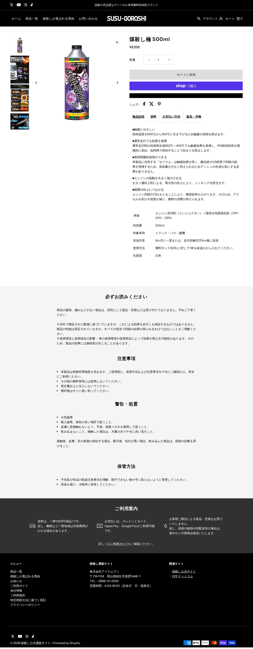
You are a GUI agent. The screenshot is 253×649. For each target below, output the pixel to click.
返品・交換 (193, 116)
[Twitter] (11, 5)
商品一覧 (31, 18)
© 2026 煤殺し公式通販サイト (30, 643)
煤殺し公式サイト (184, 571)
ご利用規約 (17, 595)
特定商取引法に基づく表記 (28, 600)
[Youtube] (18, 5)
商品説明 (138, 117)
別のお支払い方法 (186, 95)
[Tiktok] (31, 5)
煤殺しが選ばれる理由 (58, 18)
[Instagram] (25, 5)
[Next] (117, 82)
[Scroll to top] (244, 638)
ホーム (16, 18)
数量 (132, 60)
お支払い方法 (171, 116)
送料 (153, 116)
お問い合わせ (88, 18)
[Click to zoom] (117, 42)
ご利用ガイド (119, 544)
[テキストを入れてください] (198, 18)
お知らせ (16, 581)
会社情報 (16, 590)
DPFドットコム (182, 576)
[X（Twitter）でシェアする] (151, 104)
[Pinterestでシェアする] (159, 104)
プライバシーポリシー (25, 605)
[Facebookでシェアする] (144, 104)
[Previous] (36, 82)
